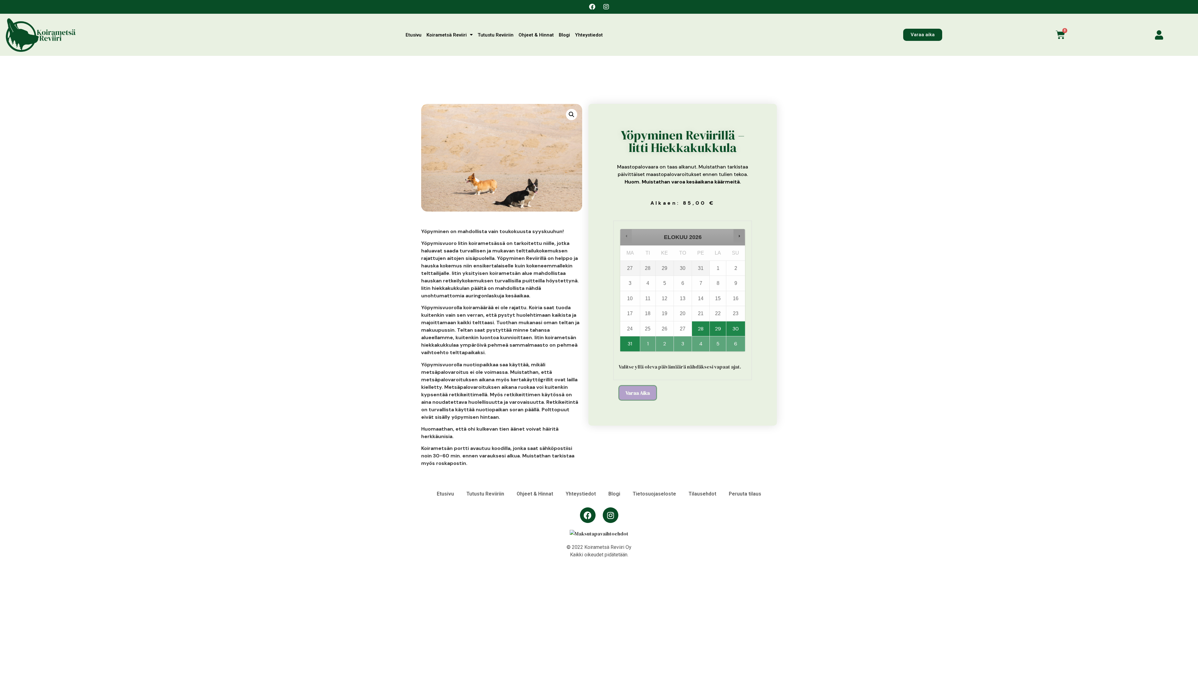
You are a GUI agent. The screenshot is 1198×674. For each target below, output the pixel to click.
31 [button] (630, 341)
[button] (571, 114)
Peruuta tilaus (745, 494)
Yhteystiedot (589, 35)
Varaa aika (638, 392)
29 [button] (718, 326)
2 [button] (665, 341)
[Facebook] (592, 7)
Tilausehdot (702, 494)
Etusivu (413, 35)
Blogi (564, 35)
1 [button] (648, 341)
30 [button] (736, 326)
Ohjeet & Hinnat (536, 35)
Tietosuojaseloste (654, 494)
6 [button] (736, 341)
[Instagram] (606, 7)
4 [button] (701, 341)
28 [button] (701, 326)
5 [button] (718, 341)
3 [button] (683, 341)
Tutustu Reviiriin (496, 35)
